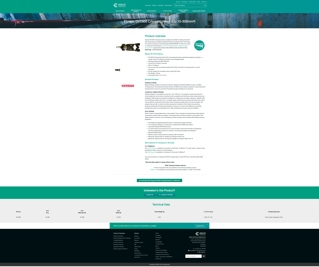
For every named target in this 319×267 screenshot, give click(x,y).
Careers (158, 248)
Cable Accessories (120, 11)
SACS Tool (137, 257)
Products (118, 14)
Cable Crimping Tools (155, 25)
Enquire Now (200, 226)
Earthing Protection (118, 244)
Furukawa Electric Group (141, 255)
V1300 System (168, 25)
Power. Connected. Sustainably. (164, 256)
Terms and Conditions (161, 250)
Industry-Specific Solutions (198, 11)
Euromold (136, 238)
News (198, 1)
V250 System (151, 152)
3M (135, 244)
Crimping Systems (151, 11)
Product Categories (119, 233)
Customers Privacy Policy (162, 254)
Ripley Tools (137, 246)
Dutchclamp (137, 253)
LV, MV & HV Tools (167, 11)
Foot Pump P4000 (166, 45)
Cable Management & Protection (136, 10)
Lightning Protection (118, 246)
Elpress (123, 14)
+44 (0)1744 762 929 (166, 194)
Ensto (135, 248)
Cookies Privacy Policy (161, 252)
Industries (161, 5)
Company (148, 5)
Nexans (136, 236)
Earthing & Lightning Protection (183, 10)
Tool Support (184, 1)
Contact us (204, 1)
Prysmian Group (138, 242)
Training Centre (192, 1)
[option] (127, 47)
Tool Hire (178, 1)
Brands (154, 5)
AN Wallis (136, 250)
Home (113, 14)
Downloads (168, 5)
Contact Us (149, 194)
